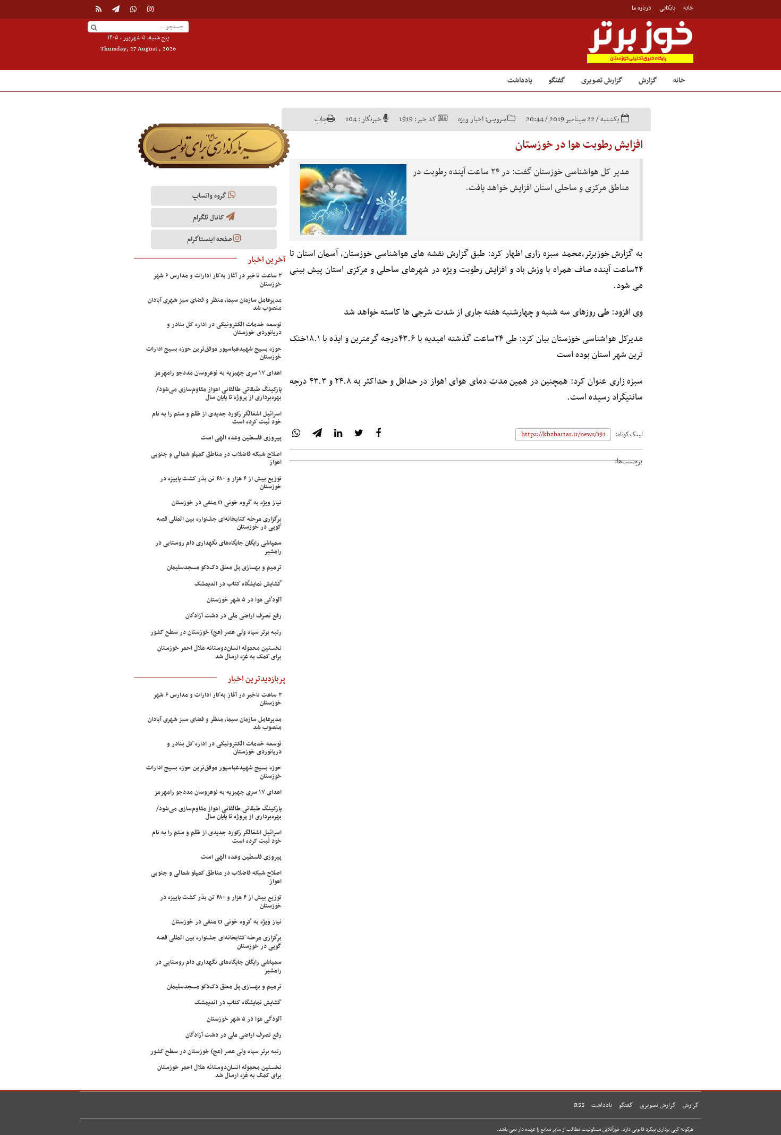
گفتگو (556, 80)
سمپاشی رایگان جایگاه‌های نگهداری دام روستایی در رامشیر (218, 547)
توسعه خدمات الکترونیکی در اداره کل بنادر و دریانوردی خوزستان (224, 328)
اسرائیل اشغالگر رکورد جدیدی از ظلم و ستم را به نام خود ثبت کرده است (217, 418)
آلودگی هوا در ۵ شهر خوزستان (244, 600)
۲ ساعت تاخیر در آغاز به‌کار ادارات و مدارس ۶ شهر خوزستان (218, 279)
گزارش (648, 80)
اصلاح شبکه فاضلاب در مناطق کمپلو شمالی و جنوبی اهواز (216, 458)
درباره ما (641, 8)
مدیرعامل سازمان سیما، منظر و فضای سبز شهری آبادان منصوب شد (215, 304)
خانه (688, 8)
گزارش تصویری (602, 80)
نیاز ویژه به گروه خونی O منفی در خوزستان (227, 502)
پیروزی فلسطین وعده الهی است (241, 438)
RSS (579, 1105)
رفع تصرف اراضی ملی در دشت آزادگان (233, 616)
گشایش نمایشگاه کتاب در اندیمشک (238, 584)
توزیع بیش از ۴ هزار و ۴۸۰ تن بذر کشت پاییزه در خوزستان (221, 482)
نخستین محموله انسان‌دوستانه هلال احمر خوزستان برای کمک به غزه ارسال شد (219, 652)
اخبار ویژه (470, 119)
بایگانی (667, 8)
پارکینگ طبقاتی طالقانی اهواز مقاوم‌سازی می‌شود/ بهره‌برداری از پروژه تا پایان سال (219, 393)
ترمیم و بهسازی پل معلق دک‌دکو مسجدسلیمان (224, 567)
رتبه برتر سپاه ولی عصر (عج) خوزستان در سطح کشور (216, 632)
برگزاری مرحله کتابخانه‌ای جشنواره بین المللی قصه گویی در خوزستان (219, 523)
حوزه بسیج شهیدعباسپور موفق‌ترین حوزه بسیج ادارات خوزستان (214, 353)
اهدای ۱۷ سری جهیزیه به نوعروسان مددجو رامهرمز (218, 373)
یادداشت (519, 80)
